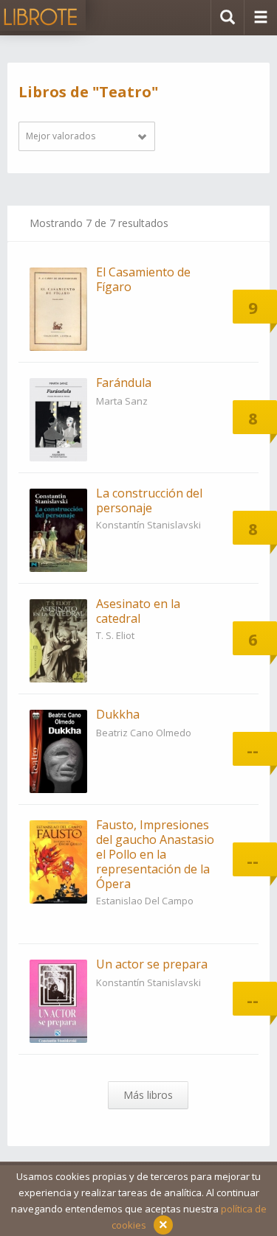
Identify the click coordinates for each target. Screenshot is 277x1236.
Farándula (123, 382)
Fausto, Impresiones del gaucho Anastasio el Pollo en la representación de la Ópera (155, 854)
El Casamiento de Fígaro (143, 279)
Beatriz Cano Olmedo (143, 732)
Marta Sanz (122, 401)
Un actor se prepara (152, 964)
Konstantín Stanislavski (148, 524)
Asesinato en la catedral (138, 611)
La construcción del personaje (149, 500)
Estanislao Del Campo (145, 900)
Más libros (148, 1095)
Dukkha (118, 714)
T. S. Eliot (115, 635)
